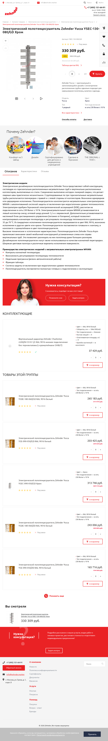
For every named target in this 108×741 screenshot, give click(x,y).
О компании (35, 662)
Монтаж (32, 691)
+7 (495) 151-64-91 (96, 7)
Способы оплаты (69, 119)
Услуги (32, 686)
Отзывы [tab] (45, 171)
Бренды (32, 711)
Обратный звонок (13, 668)
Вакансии (33, 681)
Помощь (33, 700)
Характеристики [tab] (29, 171)
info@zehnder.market (49, 2)
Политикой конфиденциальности (51, 735)
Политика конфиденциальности (43, 670)
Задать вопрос (78, 298)
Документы (34, 677)
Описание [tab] (11, 171)
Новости (33, 667)
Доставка (88, 119)
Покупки (33, 704)
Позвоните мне (55, 298)
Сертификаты (35, 674)
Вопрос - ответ (35, 708)
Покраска (33, 694)
